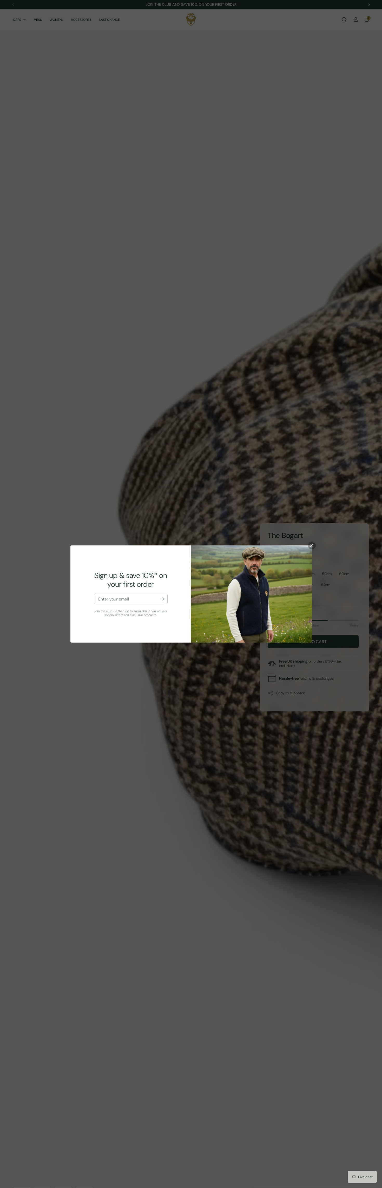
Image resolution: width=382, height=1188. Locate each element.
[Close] (312, 545)
